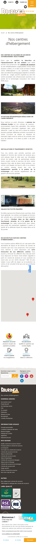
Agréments (4, 436)
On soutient (4, 410)
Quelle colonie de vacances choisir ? (11, 444)
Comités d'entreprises (7, 418)
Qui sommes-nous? (6, 402)
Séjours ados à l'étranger (7, 462)
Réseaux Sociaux (5, 414)
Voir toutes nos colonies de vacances (11, 450)
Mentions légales (5, 432)
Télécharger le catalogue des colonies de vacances (15, 483)
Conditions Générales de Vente (9, 430)
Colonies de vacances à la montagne (11, 464)
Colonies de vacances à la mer (9, 452)
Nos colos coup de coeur (8, 472)
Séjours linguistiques (6, 458)
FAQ (2, 408)
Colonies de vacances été (8, 466)
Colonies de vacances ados (8, 456)
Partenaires (4, 412)
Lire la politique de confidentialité (11, 534)
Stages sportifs (5, 468)
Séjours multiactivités (6, 454)
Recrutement (4, 416)
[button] (28, 314)
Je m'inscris (15, 376)
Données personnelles (7, 428)
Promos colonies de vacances (9, 470)
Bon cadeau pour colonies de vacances (12, 481)
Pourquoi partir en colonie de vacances (11, 446)
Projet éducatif (5, 404)
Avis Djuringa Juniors (6, 406)
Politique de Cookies (6, 434)
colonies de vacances (27, 65)
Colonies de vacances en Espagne (10, 460)
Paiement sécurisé (6, 438)
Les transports (4, 448)
